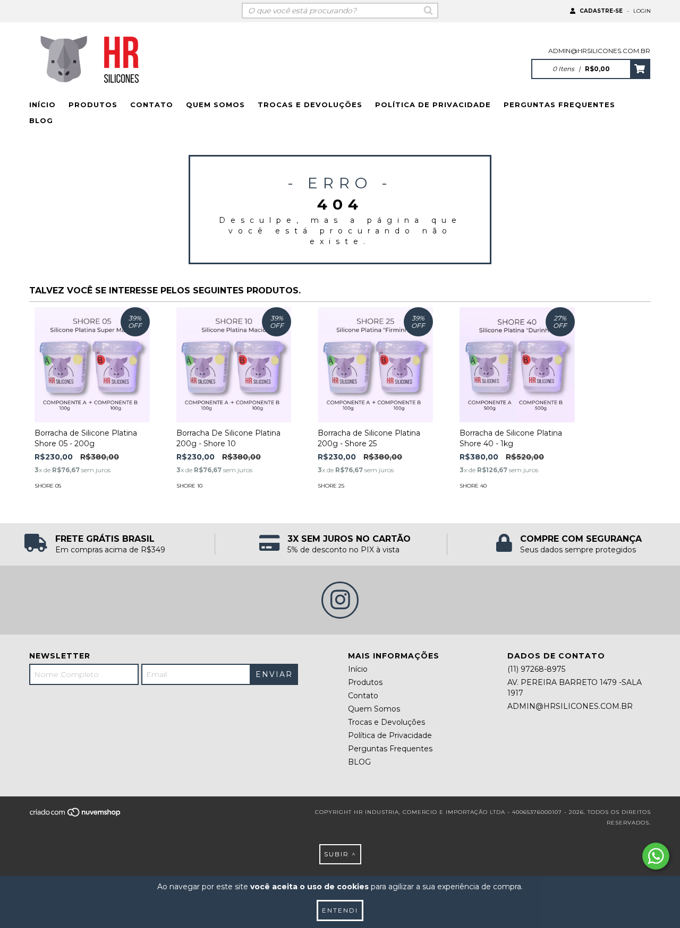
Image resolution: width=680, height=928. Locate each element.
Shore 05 (48, 485)
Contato (151, 104)
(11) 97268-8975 (536, 669)
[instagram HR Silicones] (340, 600)
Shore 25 (331, 485)
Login (642, 10)
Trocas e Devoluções (310, 104)
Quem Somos (215, 104)
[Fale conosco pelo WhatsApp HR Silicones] (655, 856)
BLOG (41, 120)
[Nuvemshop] (75, 815)
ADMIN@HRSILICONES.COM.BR (599, 51)
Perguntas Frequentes (559, 104)
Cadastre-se (601, 10)
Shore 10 (189, 485)
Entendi (340, 910)
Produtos (93, 104)
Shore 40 (473, 485)
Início (42, 104)
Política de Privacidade (433, 104)
